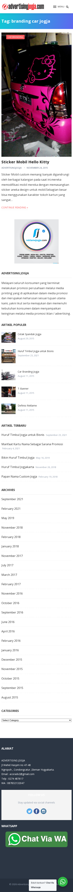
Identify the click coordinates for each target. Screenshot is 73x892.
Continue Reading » (14, 207)
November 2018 (12, 528)
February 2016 (11, 641)
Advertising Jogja (26, 884)
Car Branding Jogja (28, 371)
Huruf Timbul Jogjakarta (17, 467)
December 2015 (11, 660)
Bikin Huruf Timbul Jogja (17, 458)
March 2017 (9, 575)
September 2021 (12, 499)
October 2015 (10, 678)
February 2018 (11, 537)
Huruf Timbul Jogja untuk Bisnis (36, 351)
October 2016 (10, 603)
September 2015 (12, 688)
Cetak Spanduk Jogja (29, 334)
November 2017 (12, 556)
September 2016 (12, 612)
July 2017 (7, 565)
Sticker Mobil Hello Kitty (25, 161)
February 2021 (11, 509)
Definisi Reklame (27, 405)
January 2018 (10, 546)
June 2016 (8, 622)
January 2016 (10, 650)
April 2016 (8, 631)
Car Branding (15, 37)
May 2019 (7, 518)
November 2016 (12, 593)
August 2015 (9, 697)
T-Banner (23, 388)
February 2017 (11, 584)
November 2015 (12, 669)
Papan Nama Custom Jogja (19, 476)
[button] (58, 7)
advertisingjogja (11, 167)
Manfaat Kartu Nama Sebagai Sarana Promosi (32, 444)
